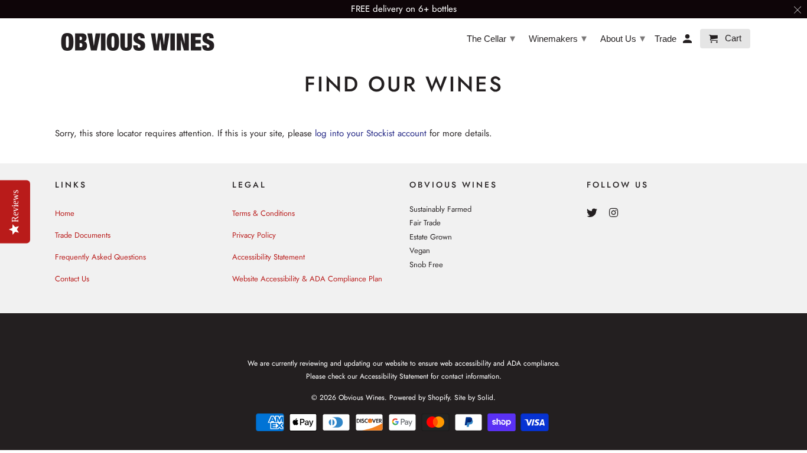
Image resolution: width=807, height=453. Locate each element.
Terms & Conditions (263, 213)
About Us (622, 38)
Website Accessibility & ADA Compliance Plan (307, 278)
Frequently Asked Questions (100, 256)
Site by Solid (473, 397)
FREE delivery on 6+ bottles (404, 8)
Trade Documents (82, 235)
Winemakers (558, 38)
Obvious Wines (362, 397)
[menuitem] (490, 37)
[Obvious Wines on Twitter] (593, 213)
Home (64, 213)
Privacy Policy (254, 235)
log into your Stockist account (371, 133)
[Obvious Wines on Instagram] (614, 213)
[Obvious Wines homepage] (137, 42)
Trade (665, 39)
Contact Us (72, 278)
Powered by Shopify (419, 397)
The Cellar (491, 38)
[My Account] (688, 41)
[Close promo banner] (798, 9)
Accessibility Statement (268, 256)
